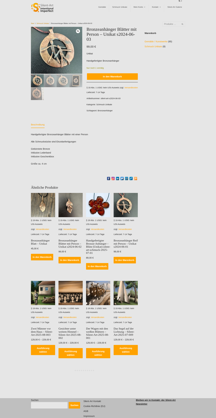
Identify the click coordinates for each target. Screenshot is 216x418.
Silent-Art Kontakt (92, 401)
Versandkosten (131, 87)
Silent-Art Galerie (174, 7)
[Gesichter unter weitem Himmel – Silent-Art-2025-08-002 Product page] (71, 293)
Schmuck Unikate (119, 7)
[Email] (126, 178)
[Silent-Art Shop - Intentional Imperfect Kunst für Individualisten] (42, 8)
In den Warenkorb (112, 76)
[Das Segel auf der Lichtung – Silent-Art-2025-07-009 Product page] (126, 293)
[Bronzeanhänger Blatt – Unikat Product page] (43, 205)
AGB (85, 411)
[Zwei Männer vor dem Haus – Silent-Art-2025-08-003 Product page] (43, 293)
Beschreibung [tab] (38, 124)
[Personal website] (131, 178)
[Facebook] (108, 178)
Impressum (89, 416)
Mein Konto (138, 7)
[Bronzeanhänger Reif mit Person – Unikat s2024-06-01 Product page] (126, 205)
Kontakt (155, 7)
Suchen (34, 400)
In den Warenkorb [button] (42, 257)
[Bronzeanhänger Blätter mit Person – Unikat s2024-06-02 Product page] (71, 205)
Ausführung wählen (43, 350)
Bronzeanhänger (105, 110)
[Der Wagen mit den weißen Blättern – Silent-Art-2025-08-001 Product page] (98, 293)
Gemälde (102, 7)
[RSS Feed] (135, 178)
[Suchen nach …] (154, 24)
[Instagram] (113, 178)
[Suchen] (179, 1)
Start (32, 23)
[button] (78, 31)
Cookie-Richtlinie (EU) (94, 406)
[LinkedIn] (117, 178)
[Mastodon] (122, 178)
